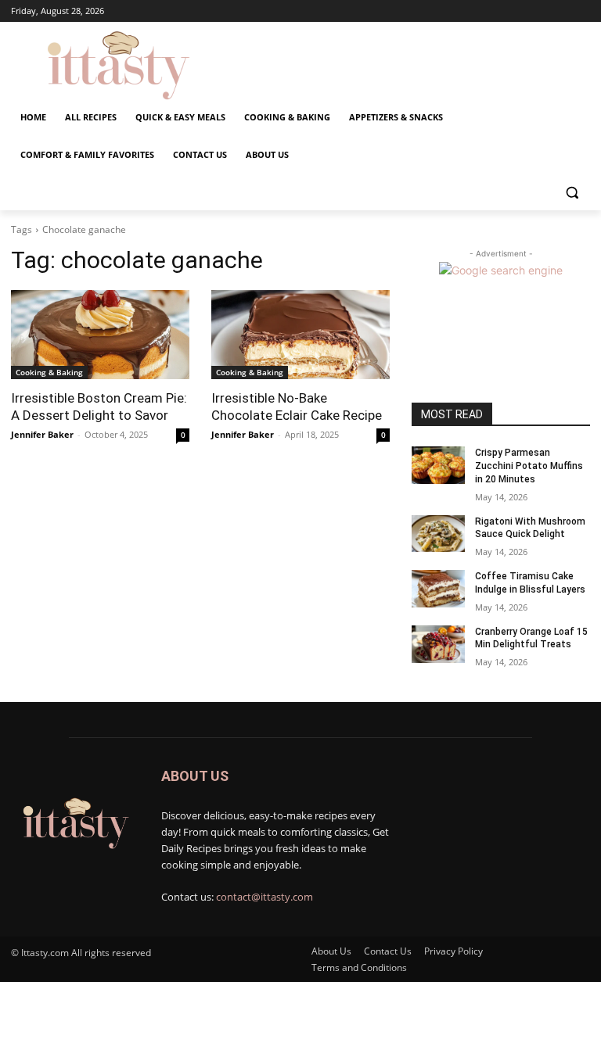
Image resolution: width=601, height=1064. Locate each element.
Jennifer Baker (42, 434)
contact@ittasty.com (264, 897)
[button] (571, 192)
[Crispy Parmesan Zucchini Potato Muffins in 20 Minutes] (438, 465)
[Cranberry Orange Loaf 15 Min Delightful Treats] (438, 644)
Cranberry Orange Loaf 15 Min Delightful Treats (531, 638)
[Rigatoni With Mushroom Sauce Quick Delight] (438, 534)
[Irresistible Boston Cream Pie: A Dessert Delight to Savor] (100, 334)
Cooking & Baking (49, 372)
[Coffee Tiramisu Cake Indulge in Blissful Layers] (438, 588)
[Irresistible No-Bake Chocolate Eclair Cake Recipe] (300, 334)
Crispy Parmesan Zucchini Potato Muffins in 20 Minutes (529, 466)
